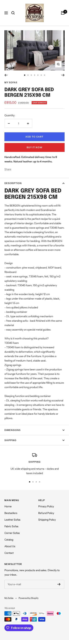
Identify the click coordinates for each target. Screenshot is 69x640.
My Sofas (10, 82)
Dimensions (12, 430)
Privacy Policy (46, 506)
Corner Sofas (12, 533)
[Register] (59, 584)
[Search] (13, 13)
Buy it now (35, 147)
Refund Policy (46, 513)
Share (7, 169)
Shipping (10, 440)
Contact (9, 553)
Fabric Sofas (11, 526)
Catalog (8, 539)
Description (13, 183)
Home (8, 506)
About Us (9, 546)
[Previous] (6, 75)
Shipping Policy (47, 519)
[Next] (63, 75)
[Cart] (63, 13)
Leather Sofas (12, 519)
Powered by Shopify (28, 598)
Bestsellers (10, 513)
